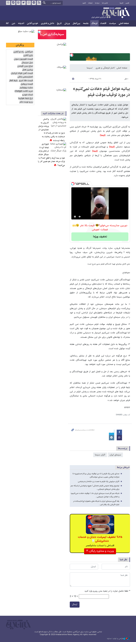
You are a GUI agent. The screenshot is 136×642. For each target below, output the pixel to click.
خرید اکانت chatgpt (24, 91)
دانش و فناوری (47, 23)
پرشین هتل (27, 69)
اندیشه (21, 23)
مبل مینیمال (27, 62)
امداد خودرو (27, 95)
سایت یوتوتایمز (26, 87)
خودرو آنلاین (32, 23)
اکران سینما (100, 455)
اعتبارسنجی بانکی (25, 77)
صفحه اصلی (124, 23)
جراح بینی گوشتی (25, 66)
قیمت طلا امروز (26, 80)
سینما (89, 68)
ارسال (74, 604)
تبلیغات (90, 3)
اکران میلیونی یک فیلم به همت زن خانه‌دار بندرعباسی (98, 481)
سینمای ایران (115, 455)
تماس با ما (105, 3)
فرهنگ (94, 23)
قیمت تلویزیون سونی (23, 59)
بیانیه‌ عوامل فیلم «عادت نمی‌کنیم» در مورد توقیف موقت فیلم (101, 91)
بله (13, 3)
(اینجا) (103, 135)
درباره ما (97, 3)
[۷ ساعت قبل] (58, 147)
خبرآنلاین (110, 13)
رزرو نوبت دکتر (26, 102)
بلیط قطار (13, 80)
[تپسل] (71, 55)
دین (13, 23)
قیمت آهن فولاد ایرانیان (22, 73)
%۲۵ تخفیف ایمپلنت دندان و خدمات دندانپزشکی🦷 (100, 539)
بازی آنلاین (28, 55)
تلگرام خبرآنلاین (34, 3)
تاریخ (59, 23)
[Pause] (75, 216)
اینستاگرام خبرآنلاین (29, 3)
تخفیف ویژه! (100, 237)
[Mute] (80, 216)
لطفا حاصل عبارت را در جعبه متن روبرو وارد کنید (107, 591)
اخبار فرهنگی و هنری (105, 68)
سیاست (112, 23)
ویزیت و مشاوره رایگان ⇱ (100, 551)
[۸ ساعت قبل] (58, 123)
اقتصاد (103, 23)
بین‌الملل (76, 23)
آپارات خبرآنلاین (18, 3)
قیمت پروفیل (27, 84)
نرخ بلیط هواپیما (25, 98)
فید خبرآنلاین (39, 3)
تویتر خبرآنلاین (23, 3)
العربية (121, 3)
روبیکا (8, 3)
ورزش (67, 23)
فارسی (127, 3)
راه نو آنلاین (18, 52)
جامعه (86, 23)
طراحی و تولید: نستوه (115, 638)
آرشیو (84, 3)
